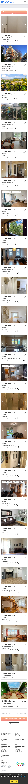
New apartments (4, 756)
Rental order (17, 734)
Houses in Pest (3, 750)
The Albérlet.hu (17, 735)
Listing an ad (3, 740)
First (3, 713)
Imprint (2, 735)
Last (25, 713)
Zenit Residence (18, 741)
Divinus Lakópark (18, 743)
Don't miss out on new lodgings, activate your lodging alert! (14, 12)
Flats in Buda (17, 749)
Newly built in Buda (18, 751)
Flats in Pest (3, 749)
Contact (16, 733)
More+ (2, 736)
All (15, 740)
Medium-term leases (4, 759)
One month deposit (4, 757)
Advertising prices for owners (6, 744)
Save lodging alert (14, 723)
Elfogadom (14, 781)
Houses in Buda (17, 750)
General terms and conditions (6, 733)
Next (21, 713)
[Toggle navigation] (25, 2)
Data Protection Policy (5, 734)
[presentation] (2, 24)
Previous (8, 713)
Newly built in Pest (4, 751)
